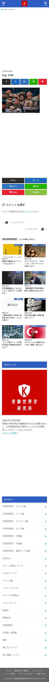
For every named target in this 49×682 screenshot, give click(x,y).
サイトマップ (37, 670)
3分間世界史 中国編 (12, 536)
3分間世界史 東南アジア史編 (16, 551)
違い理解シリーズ (11, 655)
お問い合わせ (41, 674)
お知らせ (7, 558)
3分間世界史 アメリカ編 (14, 506)
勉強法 (6, 610)
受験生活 (7, 617)
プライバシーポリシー (26, 674)
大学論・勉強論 (10, 632)
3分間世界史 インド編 (13, 514)
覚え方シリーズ (10, 647)
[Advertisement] (24, 38)
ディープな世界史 (11, 595)
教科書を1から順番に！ (22, 670)
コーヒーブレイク (11, 588)
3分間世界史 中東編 (12, 543)
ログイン (24, 211)
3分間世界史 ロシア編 (13, 528)
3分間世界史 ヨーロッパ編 (15, 521)
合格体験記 (8, 625)
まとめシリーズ (10, 573)
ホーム (9, 670)
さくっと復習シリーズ (13, 566)
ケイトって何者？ (10, 433)
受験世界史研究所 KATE (23, 678)
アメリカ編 (8, 580)
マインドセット (10, 603)
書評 (5, 640)
